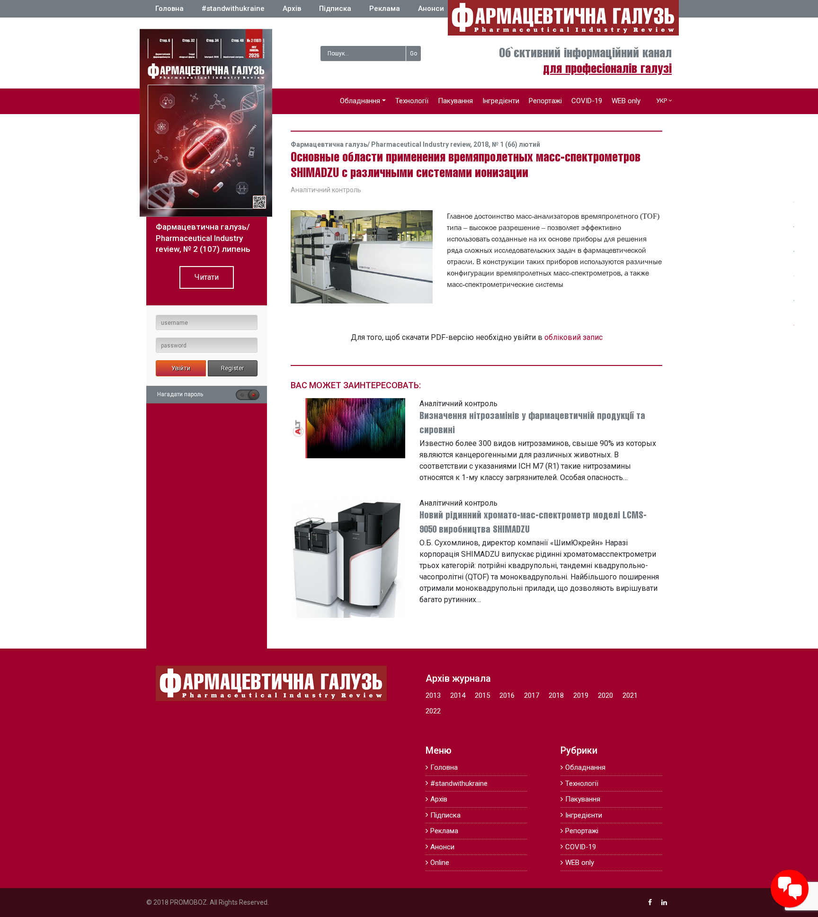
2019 (580, 695)
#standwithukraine (233, 8)
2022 (433, 711)
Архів (292, 8)
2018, (482, 144)
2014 (457, 695)
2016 (507, 695)
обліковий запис (573, 337)
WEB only (626, 101)
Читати (207, 277)
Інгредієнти (500, 101)
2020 (605, 695)
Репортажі (545, 101)
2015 (482, 695)
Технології (411, 101)
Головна (169, 8)
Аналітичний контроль (326, 190)
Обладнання (360, 101)
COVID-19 (586, 101)
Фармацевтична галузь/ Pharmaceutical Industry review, (382, 144)
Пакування (455, 101)
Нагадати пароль (180, 394)
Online (439, 862)
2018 (556, 695)
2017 (531, 695)
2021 (630, 695)
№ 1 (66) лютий (516, 144)
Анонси (431, 8)
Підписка (335, 8)
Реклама (384, 8)
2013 (433, 695)
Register (232, 368)
